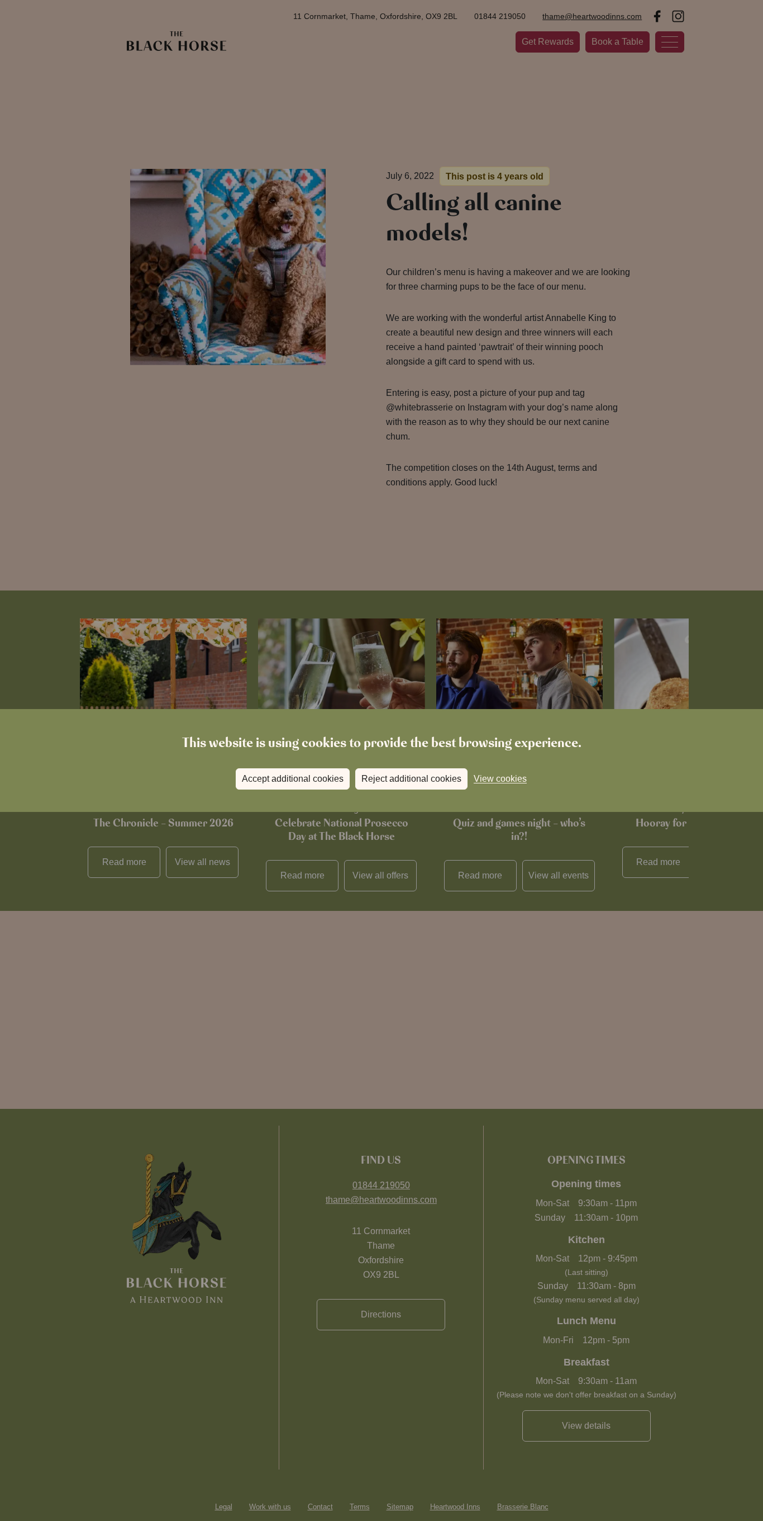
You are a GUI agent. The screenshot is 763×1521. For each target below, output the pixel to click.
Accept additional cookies (293, 778)
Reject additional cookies (411, 778)
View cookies (500, 778)
